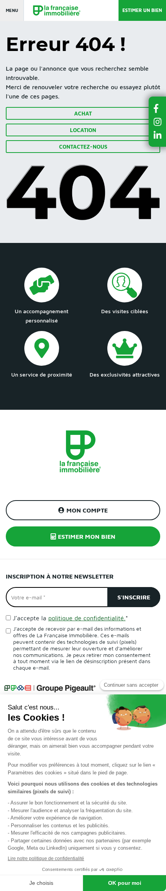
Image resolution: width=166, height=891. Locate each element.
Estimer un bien (142, 10)
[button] (157, 108)
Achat (83, 113)
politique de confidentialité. (86, 617)
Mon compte (87, 510)
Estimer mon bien (86, 536)
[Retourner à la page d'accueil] (53, 10)
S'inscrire (133, 597)
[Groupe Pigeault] (50, 687)
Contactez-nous (83, 146)
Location (83, 130)
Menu (12, 10)
